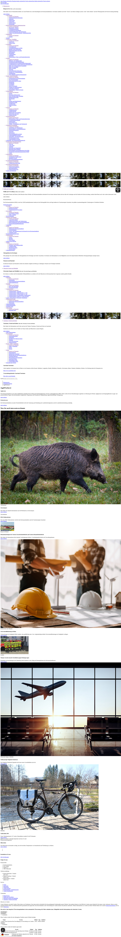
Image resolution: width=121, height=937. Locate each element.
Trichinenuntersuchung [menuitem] (14, 137)
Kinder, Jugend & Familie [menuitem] (12, 76)
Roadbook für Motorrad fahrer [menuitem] (15, 338)
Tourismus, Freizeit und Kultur (10, 899)
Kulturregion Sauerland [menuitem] (14, 353)
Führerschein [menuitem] (12, 20)
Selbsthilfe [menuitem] (11, 55)
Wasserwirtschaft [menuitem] (12, 115)
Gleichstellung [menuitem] (9, 154)
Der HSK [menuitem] (8, 206)
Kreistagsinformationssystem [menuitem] (12, 233)
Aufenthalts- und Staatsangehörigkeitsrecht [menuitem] (15, 140)
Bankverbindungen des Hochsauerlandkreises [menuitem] (19, 222)
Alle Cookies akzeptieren (16, 935)
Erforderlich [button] (3, 913)
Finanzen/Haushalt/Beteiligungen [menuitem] (16, 223)
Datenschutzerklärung (111, 905)
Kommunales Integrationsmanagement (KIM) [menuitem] (19, 151)
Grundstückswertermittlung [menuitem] (15, 30)
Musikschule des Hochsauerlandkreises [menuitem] (17, 355)
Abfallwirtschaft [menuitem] (12, 111)
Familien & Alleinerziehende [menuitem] (15, 87)
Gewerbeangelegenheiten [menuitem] (14, 120)
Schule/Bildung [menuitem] (9, 91)
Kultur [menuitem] (7, 350)
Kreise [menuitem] (10, 347)
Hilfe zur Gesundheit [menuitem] (13, 67)
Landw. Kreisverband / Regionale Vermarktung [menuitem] (16, 297)
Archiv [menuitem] (10, 153)
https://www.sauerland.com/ (9, 370)
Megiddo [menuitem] (11, 238)
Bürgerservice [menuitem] (6, 6)
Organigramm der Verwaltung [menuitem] (15, 209)
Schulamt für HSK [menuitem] (13, 102)
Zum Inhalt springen (36, 1)
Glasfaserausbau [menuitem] (9, 289)
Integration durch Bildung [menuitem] (14, 149)
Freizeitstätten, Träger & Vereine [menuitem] (16, 89)
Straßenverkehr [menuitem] (12, 22)
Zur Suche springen (28, 1)
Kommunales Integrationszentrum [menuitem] (13, 141)
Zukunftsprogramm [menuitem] (10, 250)
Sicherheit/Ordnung (7, 383)
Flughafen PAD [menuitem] (9, 306)
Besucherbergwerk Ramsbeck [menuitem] (15, 357)
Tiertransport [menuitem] (12, 132)
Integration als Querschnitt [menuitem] (15, 148)
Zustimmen (4, 914)
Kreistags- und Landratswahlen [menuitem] (16, 245)
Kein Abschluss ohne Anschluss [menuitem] (16, 96)
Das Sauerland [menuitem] (9, 333)
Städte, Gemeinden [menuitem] (13, 346)
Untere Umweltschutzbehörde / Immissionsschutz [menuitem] (20, 33)
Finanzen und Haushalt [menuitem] (11, 217)
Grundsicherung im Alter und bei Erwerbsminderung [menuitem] (20, 64)
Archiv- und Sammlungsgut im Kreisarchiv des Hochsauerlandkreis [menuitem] (24, 231)
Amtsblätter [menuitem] (8, 225)
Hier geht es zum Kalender (9, 376)
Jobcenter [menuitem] (11, 69)
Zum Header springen (5, 1)
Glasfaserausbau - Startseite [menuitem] (15, 291)
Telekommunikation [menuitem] (10, 304)
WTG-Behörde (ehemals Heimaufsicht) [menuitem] (17, 74)
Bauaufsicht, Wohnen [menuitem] (13, 28)
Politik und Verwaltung (8, 897)
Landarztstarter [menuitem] (12, 54)
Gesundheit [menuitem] (8, 44)
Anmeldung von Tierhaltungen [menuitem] (16, 127)
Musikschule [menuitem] (12, 98)
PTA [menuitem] (10, 100)
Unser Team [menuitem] (11, 145)
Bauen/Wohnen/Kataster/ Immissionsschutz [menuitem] (15, 25)
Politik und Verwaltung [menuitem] (8, 189)
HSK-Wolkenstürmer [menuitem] (11, 332)
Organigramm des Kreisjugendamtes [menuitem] (17, 78)
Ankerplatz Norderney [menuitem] (14, 88)
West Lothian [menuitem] (12, 240)
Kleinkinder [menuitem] (11, 82)
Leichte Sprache (7, 888)
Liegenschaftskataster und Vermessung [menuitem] (17, 31)
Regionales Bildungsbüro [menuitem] (14, 94)
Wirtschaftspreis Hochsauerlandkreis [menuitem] (17, 281)
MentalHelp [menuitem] (11, 53)
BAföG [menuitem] (10, 93)
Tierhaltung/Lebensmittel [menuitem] (11, 125)
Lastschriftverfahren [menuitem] (13, 219)
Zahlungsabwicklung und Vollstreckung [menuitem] (18, 221)
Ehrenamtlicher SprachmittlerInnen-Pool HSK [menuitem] (19, 150)
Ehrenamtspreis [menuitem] (12, 352)
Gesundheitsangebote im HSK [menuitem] (15, 48)
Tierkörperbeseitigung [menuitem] (14, 130)
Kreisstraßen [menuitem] (11, 24)
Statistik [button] (2, 923)
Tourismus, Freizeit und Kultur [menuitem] (10, 320)
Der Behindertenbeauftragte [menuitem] (12, 160)
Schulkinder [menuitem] (11, 83)
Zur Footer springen (45, 1)
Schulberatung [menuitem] (12, 103)
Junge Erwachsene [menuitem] (13, 86)
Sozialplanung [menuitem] (12, 73)
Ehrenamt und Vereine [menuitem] (11, 362)
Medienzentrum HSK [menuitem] (13, 97)
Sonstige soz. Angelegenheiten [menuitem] (15, 72)
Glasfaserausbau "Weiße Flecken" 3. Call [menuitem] (18, 292)
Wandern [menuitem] (11, 340)
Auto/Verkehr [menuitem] (9, 15)
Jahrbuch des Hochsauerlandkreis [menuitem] (16, 228)
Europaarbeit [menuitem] (12, 280)
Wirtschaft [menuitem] (8, 277)
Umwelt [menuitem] (8, 107)
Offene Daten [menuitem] (12, 43)
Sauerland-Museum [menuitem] (13, 356)
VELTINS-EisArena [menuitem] (13, 341)
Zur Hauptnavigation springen (17, 1)
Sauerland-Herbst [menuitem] (13, 359)
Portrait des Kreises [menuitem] (13, 208)
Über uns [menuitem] (11, 144)
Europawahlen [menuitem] (12, 249)
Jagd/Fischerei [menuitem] (12, 121)
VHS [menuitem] (10, 106)
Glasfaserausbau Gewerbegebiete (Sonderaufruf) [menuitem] (19, 295)
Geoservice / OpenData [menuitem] (11, 39)
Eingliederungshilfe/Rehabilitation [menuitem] (16, 62)
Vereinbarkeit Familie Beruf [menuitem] (15, 156)
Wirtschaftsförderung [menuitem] (13, 282)
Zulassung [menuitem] (11, 19)
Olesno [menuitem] (10, 237)
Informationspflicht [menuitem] (13, 168)
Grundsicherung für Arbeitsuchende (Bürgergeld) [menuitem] (20, 63)
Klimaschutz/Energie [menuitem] (10, 299)
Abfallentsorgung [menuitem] (13, 110)
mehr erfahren (6, 14)
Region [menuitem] (10, 348)
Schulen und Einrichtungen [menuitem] (15, 101)
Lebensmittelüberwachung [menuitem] (15, 135)
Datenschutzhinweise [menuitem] (13, 169)
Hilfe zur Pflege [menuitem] (12, 68)
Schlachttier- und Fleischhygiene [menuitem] (16, 136)
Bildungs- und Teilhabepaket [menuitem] (15, 60)
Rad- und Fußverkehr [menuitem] (13, 286)
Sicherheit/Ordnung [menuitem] (10, 116)
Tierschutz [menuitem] (11, 131)
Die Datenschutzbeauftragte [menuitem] (12, 164)
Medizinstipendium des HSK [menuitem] (15, 50)
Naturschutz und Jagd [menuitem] (14, 113)
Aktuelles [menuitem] (11, 146)
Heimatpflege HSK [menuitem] (13, 360)
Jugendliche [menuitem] (11, 84)
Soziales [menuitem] (8, 58)
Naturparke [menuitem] (11, 337)
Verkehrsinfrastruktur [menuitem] (10, 305)
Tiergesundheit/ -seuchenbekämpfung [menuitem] (17, 129)
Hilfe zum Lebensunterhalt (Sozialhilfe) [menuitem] (17, 65)
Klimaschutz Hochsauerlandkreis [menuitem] (16, 301)
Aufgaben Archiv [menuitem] (13, 232)
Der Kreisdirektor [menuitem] (10, 216)
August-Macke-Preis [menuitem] (13, 361)
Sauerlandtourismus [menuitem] (13, 336)
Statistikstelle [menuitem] (9, 34)
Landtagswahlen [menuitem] (12, 246)
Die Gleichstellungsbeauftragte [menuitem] (16, 159)
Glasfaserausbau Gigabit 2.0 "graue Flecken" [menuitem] (19, 296)
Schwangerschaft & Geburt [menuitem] (15, 81)
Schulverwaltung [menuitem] (12, 105)
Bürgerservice (6, 382)
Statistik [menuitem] (10, 36)
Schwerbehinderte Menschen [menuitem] (15, 70)
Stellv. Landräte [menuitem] (12, 214)
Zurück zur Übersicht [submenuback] (13, 16)
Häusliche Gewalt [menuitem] (13, 158)
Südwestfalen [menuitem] (9, 307)
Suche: (2, 378)
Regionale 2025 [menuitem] (12, 310)
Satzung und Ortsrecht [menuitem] (11, 241)
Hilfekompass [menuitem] (12, 52)
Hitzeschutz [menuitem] (11, 302)
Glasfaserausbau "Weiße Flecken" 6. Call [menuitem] (18, 294)
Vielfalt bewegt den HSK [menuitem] (14, 163)
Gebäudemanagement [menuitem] (14, 29)
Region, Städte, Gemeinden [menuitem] (12, 343)
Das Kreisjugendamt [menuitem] (13, 79)
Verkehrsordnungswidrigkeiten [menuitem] (16, 17)
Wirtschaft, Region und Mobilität (10, 898)
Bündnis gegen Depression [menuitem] (15, 49)
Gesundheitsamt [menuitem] (12, 46)
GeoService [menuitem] (11, 41)
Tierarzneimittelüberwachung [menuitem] (15, 134)
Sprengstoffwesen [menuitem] (13, 122)
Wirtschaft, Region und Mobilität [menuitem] (10, 268)
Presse (4, 884)
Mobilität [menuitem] (8, 283)
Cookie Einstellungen (8, 891)
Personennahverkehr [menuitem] (13, 287)
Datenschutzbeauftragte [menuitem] (14, 167)
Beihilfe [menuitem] (8, 38)
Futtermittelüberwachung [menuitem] (14, 139)
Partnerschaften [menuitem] (9, 235)
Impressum (5, 886)
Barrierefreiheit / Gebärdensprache (11, 889)
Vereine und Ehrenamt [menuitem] (11, 170)
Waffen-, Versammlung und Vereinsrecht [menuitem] (18, 124)
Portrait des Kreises (7, 204)
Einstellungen (4, 911)
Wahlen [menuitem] (8, 242)
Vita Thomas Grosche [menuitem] (14, 213)
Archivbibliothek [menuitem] (12, 230)
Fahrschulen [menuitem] (11, 21)
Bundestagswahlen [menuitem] (13, 247)
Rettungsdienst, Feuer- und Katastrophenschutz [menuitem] (19, 57)
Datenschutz (6, 887)
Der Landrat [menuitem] (9, 211)
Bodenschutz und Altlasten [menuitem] (15, 112)
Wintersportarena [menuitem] (12, 342)
